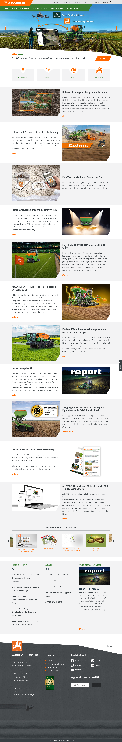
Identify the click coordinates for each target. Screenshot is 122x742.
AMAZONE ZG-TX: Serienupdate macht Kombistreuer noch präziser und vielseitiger (25, 578)
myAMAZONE (96, 2)
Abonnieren (96, 685)
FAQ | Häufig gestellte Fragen (56, 664)
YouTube (78, 669)
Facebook (78, 660)
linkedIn (98, 665)
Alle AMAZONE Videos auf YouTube (57, 575)
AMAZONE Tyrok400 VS (53, 602)
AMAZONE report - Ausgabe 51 (90, 565)
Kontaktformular (52, 660)
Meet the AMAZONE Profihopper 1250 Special (59, 594)
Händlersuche (54, 2)
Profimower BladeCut (52, 581)
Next (113, 541)
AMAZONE (48, 565)
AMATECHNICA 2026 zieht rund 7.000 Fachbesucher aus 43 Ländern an (25, 622)
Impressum (16, 688)
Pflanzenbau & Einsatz (40, 8)
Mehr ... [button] (65, 116)
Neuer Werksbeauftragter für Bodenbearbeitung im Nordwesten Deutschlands (24, 612)
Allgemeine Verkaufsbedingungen (24, 694)
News (6, 8)
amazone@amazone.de (24, 680)
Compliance (17, 698)
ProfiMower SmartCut (53, 587)
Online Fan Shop (52, 667)
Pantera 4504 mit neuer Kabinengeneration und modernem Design (24, 599)
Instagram (78, 665)
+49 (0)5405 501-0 (23, 673)
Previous (8, 541)
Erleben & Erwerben (57, 8)
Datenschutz (17, 691)
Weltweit (105, 2)
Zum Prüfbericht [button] (68, 432)
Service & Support (72, 8)
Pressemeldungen (18, 565)
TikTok (97, 660)
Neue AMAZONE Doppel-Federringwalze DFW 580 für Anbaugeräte (26, 588)
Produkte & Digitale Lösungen (20, 8)
